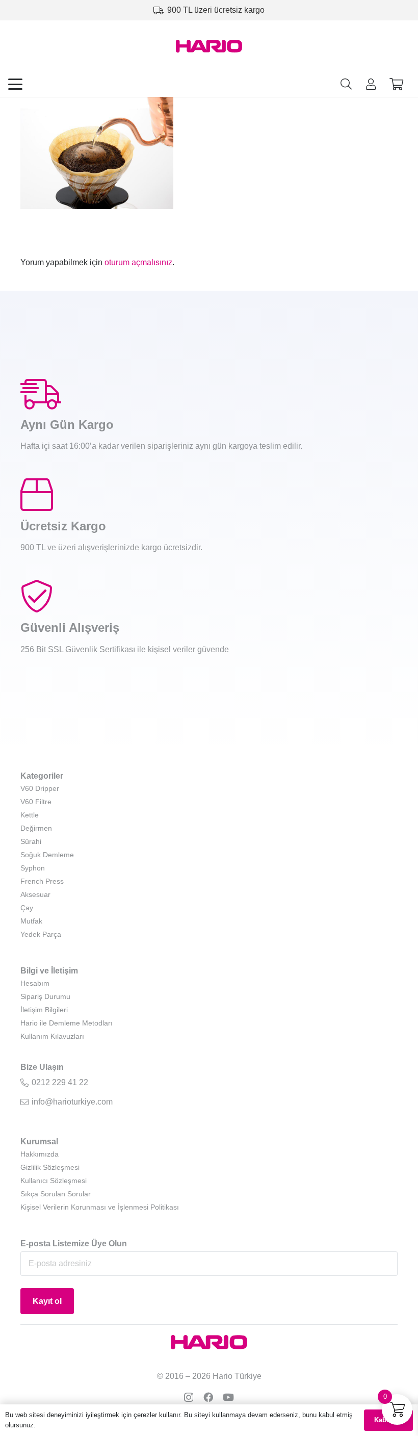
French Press (42, 881)
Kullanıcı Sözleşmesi (53, 1180)
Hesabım (34, 983)
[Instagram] (188, 1397)
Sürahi (30, 841)
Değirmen (36, 828)
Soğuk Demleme (47, 855)
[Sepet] (396, 84)
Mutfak (31, 921)
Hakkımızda (39, 1154)
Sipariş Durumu (45, 996)
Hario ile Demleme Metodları (66, 1023)
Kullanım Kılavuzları (52, 1036)
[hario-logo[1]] (209, 46)
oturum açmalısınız (138, 262)
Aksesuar (35, 894)
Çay (26, 908)
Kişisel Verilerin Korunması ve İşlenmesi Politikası (99, 1207)
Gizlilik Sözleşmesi (50, 1167)
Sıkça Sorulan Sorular (55, 1194)
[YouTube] (228, 1397)
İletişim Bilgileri (44, 1010)
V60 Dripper (39, 788)
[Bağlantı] (371, 84)
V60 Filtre (35, 802)
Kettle (29, 815)
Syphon (32, 868)
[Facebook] (208, 1397)
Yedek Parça (40, 934)
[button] (15, 84)
